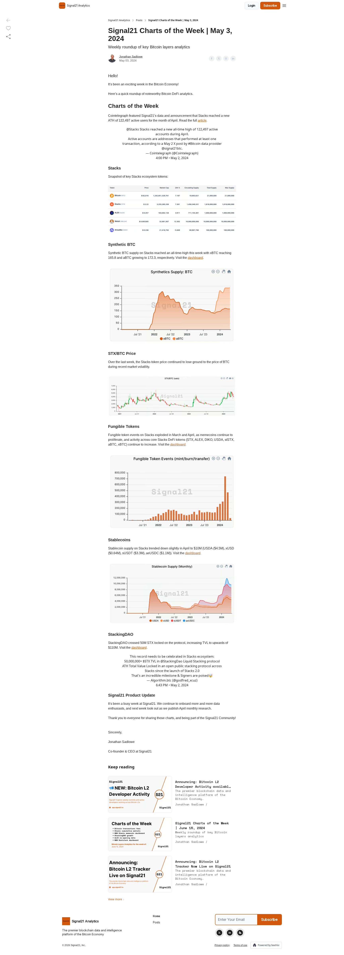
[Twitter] (219, 932)
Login (251, 5)
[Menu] (284, 5)
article (202, 120)
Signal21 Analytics (119, 20)
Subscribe (270, 5)
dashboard (195, 257)
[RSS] (240, 932)
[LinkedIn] (229, 932)
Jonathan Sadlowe (131, 56)
